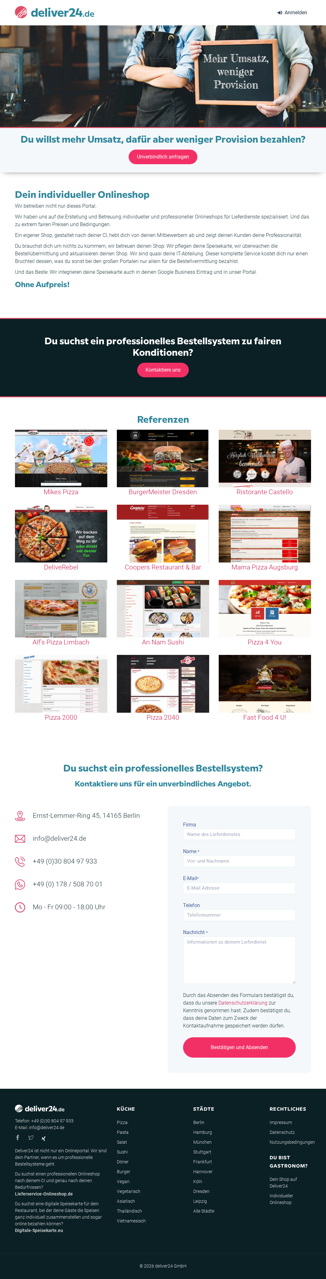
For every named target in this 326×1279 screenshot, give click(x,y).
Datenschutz (282, 1132)
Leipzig (200, 1201)
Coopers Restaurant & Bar (163, 567)
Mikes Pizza (61, 492)
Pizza (122, 1122)
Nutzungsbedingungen (292, 1142)
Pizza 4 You (265, 642)
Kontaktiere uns (163, 370)
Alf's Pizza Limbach (60, 642)
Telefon (191, 905)
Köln (197, 1181)
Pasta (123, 1132)
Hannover (203, 1171)
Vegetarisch (128, 1191)
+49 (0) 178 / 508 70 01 (68, 884)
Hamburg (202, 1132)
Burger (123, 1171)
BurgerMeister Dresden (163, 492)
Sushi (122, 1151)
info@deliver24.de (59, 838)
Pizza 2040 (163, 717)
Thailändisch (129, 1211)
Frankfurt (202, 1161)
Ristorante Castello (265, 492)
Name (191, 851)
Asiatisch (126, 1201)
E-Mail (191, 878)
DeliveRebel (61, 567)
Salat (122, 1142)
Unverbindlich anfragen (163, 157)
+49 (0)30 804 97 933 (65, 861)
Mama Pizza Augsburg (264, 567)
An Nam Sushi (163, 642)
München (202, 1142)
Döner (123, 1161)
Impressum (281, 1122)
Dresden (201, 1191)
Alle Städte (203, 1211)
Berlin (198, 1122)
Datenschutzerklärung (242, 1003)
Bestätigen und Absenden (239, 1047)
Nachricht (195, 932)
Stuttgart (202, 1151)
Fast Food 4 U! (264, 717)
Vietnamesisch (131, 1220)
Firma (189, 825)
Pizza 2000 (61, 717)
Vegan (123, 1181)
